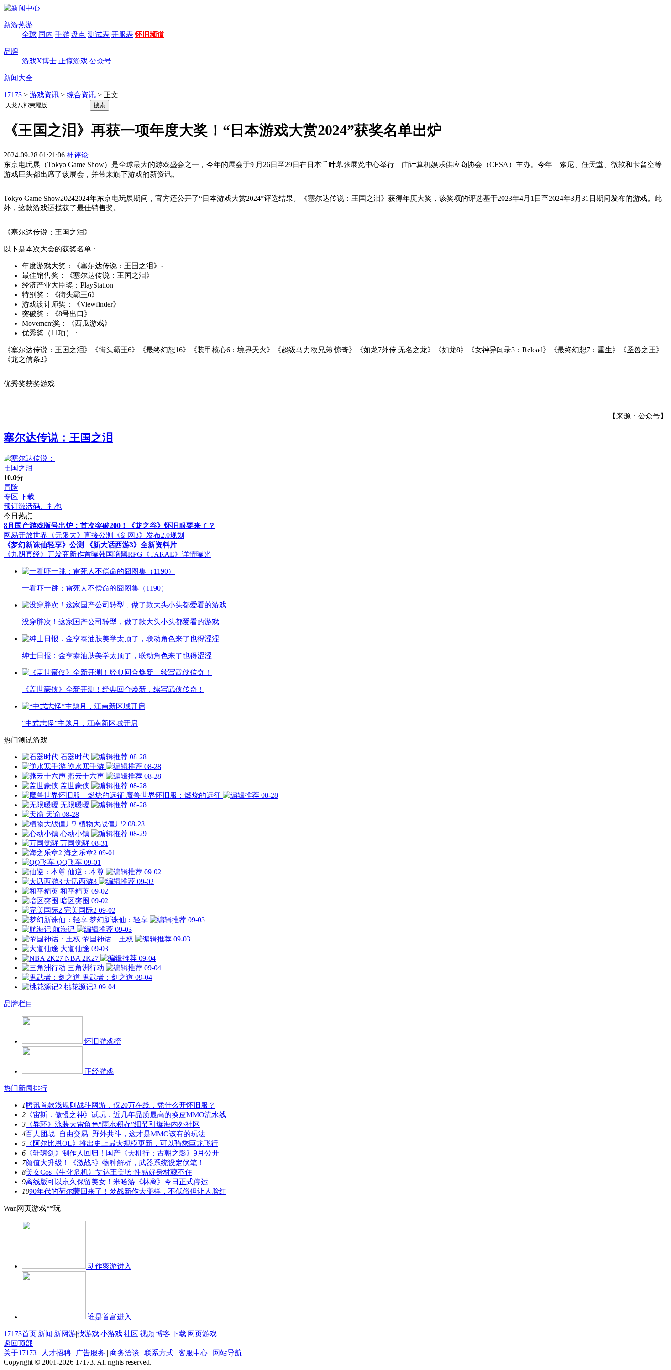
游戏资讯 (44, 95)
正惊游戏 (73, 61)
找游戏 (88, 1334)
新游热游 (18, 25)
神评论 (78, 155)
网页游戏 (202, 1334)
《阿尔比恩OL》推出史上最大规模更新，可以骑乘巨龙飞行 (122, 1143)
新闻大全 (18, 78)
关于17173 (20, 1353)
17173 (13, 95)
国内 (45, 34)
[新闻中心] (22, 8)
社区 (131, 1334)
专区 (11, 497)
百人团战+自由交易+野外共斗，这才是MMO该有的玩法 (115, 1134)
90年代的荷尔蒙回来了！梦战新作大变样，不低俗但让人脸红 (127, 1191)
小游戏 (111, 1334)
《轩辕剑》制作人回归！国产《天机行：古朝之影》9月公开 (122, 1153)
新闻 (45, 1334)
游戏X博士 (39, 61)
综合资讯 (81, 95)
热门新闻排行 (25, 1088)
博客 (163, 1334)
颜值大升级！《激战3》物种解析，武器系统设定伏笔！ (115, 1162)
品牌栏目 (18, 1004)
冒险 (11, 487)
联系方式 (158, 1353)
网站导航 (227, 1353)
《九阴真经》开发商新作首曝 (51, 554)
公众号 (100, 61)
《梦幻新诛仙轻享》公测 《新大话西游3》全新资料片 (90, 545)
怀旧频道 (149, 34)
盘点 (78, 34)
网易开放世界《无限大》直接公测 (58, 535)
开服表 (122, 34)
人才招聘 (56, 1353)
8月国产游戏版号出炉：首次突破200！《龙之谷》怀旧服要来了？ (109, 525)
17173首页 (20, 1334)
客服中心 (193, 1353)
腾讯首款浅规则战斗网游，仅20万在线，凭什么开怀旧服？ (120, 1105)
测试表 (99, 34)
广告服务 (90, 1353)
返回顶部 (18, 1343)
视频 (147, 1334)
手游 (62, 34)
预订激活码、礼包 (33, 506)
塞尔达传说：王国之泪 (58, 438)
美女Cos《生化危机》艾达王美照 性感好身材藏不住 (109, 1172)
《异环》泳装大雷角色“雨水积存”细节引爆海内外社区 (113, 1124)
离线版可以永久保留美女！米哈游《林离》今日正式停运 (117, 1182)
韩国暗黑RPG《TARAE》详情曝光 (155, 554)
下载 (27, 497)
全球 (29, 34)
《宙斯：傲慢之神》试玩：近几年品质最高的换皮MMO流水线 (126, 1115)
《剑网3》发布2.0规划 (148, 535)
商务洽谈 (124, 1353)
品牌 (11, 51)
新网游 (65, 1334)
